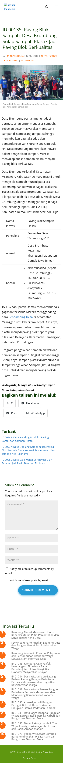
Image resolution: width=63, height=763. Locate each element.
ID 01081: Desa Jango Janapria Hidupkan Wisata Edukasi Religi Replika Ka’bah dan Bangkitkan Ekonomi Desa (35, 715)
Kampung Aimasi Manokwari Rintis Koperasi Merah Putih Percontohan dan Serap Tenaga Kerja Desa (35, 634)
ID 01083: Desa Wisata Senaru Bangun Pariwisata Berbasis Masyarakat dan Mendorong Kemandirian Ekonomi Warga (34, 693)
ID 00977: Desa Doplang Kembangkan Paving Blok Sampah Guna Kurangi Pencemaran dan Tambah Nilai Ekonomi (28, 450)
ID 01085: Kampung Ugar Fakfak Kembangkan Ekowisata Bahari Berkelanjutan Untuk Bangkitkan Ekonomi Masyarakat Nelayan (31, 668)
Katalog (13, 60)
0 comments (27, 60)
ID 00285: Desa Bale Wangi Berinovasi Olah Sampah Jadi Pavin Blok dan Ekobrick (27, 461)
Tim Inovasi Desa (14, 55)
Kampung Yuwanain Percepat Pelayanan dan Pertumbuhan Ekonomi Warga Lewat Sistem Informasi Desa (35, 655)
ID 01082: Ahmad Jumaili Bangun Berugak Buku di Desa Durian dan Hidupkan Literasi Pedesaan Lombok (33, 705)
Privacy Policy (30, 758)
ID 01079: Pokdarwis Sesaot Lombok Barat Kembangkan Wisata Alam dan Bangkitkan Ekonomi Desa (33, 736)
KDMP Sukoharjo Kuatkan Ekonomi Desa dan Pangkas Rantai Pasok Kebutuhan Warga (35, 645)
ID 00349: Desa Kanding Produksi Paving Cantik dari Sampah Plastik (25, 439)
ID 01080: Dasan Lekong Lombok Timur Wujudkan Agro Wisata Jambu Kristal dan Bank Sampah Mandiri (35, 726)
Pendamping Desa (21, 317)
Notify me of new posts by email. (29, 580)
